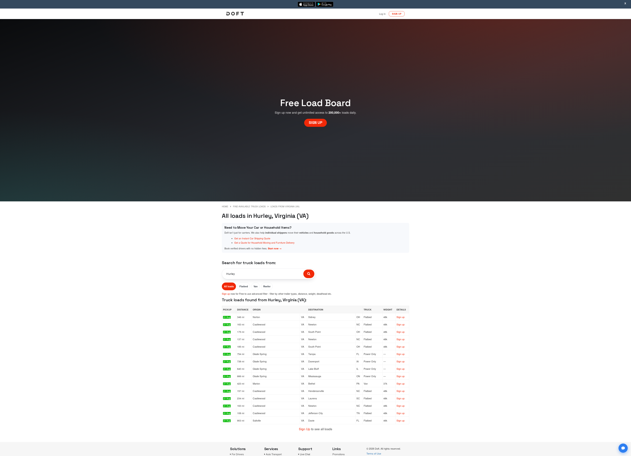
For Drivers (238, 454)
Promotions (338, 454)
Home (225, 206)
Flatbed (243, 286)
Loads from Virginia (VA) (284, 206)
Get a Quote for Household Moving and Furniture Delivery (264, 242)
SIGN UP (396, 13)
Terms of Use (373, 453)
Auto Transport (274, 454)
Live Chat (305, 454)
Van (256, 286)
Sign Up (304, 429)
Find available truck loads (249, 206)
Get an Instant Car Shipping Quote (252, 238)
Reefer (266, 286)
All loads (229, 286)
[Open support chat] (623, 448)
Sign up (226, 293)
